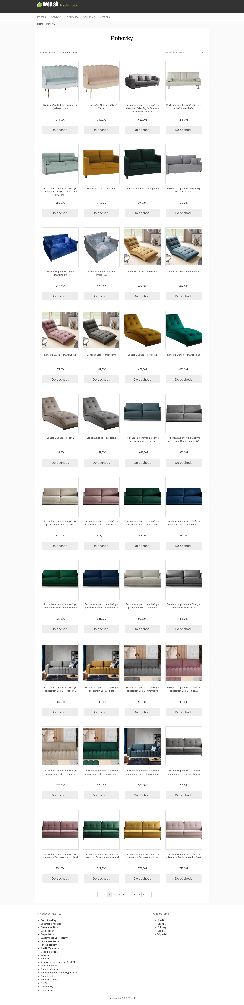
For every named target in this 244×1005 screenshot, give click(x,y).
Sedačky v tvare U (50, 979)
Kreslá (41, 17)
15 (133, 894)
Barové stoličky (48, 920)
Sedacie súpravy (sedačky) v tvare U (60, 972)
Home (40, 23)
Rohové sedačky (49, 965)
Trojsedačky (47, 986)
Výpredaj (106, 17)
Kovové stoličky (49, 944)
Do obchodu (60, 130)
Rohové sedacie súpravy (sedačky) (59, 962)
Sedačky (56, 17)
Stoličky (89, 17)
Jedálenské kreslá (50, 941)
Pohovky (72, 17)
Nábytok (45, 955)
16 (139, 894)
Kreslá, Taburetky (50, 948)
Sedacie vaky (47, 976)
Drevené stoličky (49, 927)
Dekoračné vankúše (51, 923)
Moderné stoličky (49, 951)
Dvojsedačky (47, 930)
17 (144, 894)
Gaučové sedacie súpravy (54, 937)
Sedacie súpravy (49, 969)
